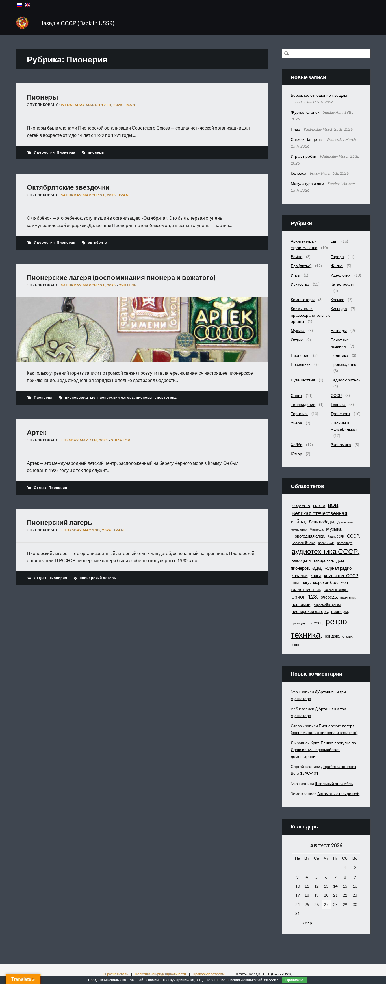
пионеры (96, 152)
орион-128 (304, 597)
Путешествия (303, 379)
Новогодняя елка (308, 535)
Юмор (296, 453)
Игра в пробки (303, 156)
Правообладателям (208, 974)
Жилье (337, 265)
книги (316, 575)
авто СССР (326, 543)
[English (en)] (27, 5)
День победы (321, 521)
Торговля (299, 413)
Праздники (301, 364)
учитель (128, 285)
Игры (295, 275)
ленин (296, 582)
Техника (338, 404)
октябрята (97, 242)
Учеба (296, 422)
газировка (323, 560)
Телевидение (303, 404)
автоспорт (344, 543)
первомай (301, 604)
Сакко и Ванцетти (307, 139)
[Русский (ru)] (19, 5)
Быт (334, 241)
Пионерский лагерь (59, 522)
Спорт (296, 395)
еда (316, 568)
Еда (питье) (301, 265)
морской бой (325, 582)
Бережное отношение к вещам (319, 95)
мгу (306, 582)
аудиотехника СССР (325, 551)
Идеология (44, 152)
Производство (343, 364)
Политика (339, 355)
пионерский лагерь (115, 397)
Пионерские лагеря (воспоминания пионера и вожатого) (121, 277)
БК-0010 (319, 506)
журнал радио (338, 568)
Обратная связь (115, 974)
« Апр (307, 922)
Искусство (300, 284)
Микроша (316, 529)
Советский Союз (303, 543)
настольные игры (336, 590)
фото (295, 644)
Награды (339, 330)
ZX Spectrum (301, 506)
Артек (36, 432)
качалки (299, 575)
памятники (347, 597)
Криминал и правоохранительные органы (311, 315)
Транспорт (340, 413)
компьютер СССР (341, 575)
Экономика (341, 444)
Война (296, 256)
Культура (339, 308)
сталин (347, 636)
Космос (337, 299)
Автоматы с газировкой (338, 793)
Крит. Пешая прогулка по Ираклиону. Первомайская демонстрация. (323, 749)
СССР (336, 395)
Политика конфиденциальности (160, 974)
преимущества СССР (307, 623)
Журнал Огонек (305, 112)
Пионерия (66, 152)
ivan (130, 105)
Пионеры (42, 97)
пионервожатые (80, 397)
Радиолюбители (346, 379)
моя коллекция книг (319, 586)
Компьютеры (303, 299)
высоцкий (301, 560)
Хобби (296, 444)
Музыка (298, 330)
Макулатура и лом (307, 183)
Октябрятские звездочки (68, 187)
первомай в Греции (327, 605)
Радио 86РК (336, 536)
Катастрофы (342, 284)
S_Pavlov (121, 440)
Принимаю (294, 980)
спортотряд (166, 397)
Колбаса (298, 173)
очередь (329, 596)
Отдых (40, 487)
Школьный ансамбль (334, 783)
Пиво (295, 129)
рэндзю (332, 635)
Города (337, 256)
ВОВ (333, 505)
